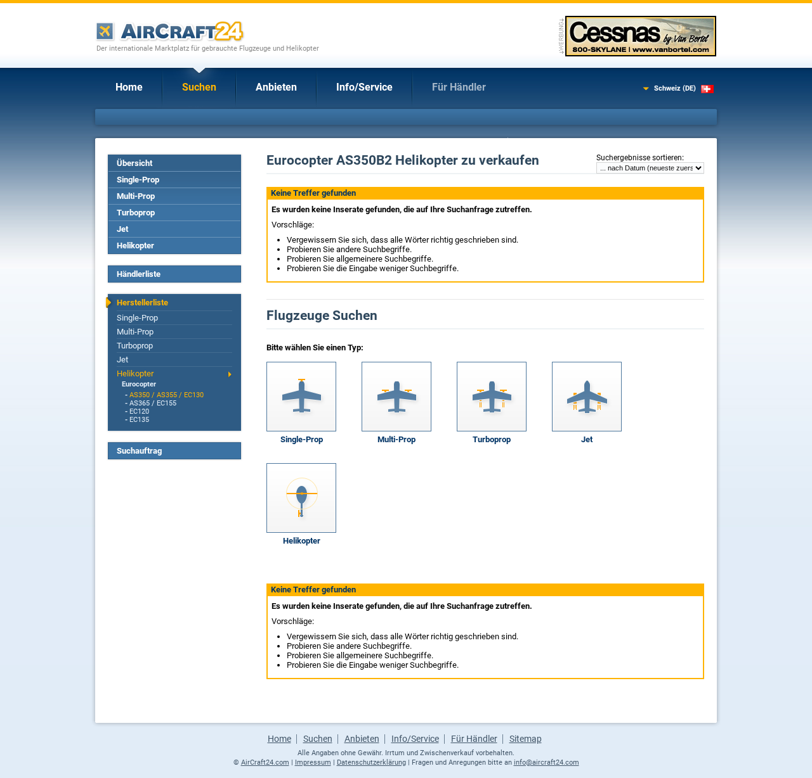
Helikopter (135, 245)
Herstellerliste (142, 302)
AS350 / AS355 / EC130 (166, 395)
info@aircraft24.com (546, 762)
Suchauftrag (139, 451)
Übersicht (134, 163)
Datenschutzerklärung (371, 762)
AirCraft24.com (265, 762)
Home (129, 87)
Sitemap (525, 739)
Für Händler (459, 87)
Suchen (199, 87)
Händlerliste (138, 274)
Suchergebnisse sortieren (639, 157)
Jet (122, 229)
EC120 (139, 411)
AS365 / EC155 (152, 403)
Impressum (313, 762)
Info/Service (364, 87)
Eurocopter (139, 384)
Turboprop (136, 212)
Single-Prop (138, 179)
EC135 (139, 420)
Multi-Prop (136, 196)
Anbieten (276, 87)
